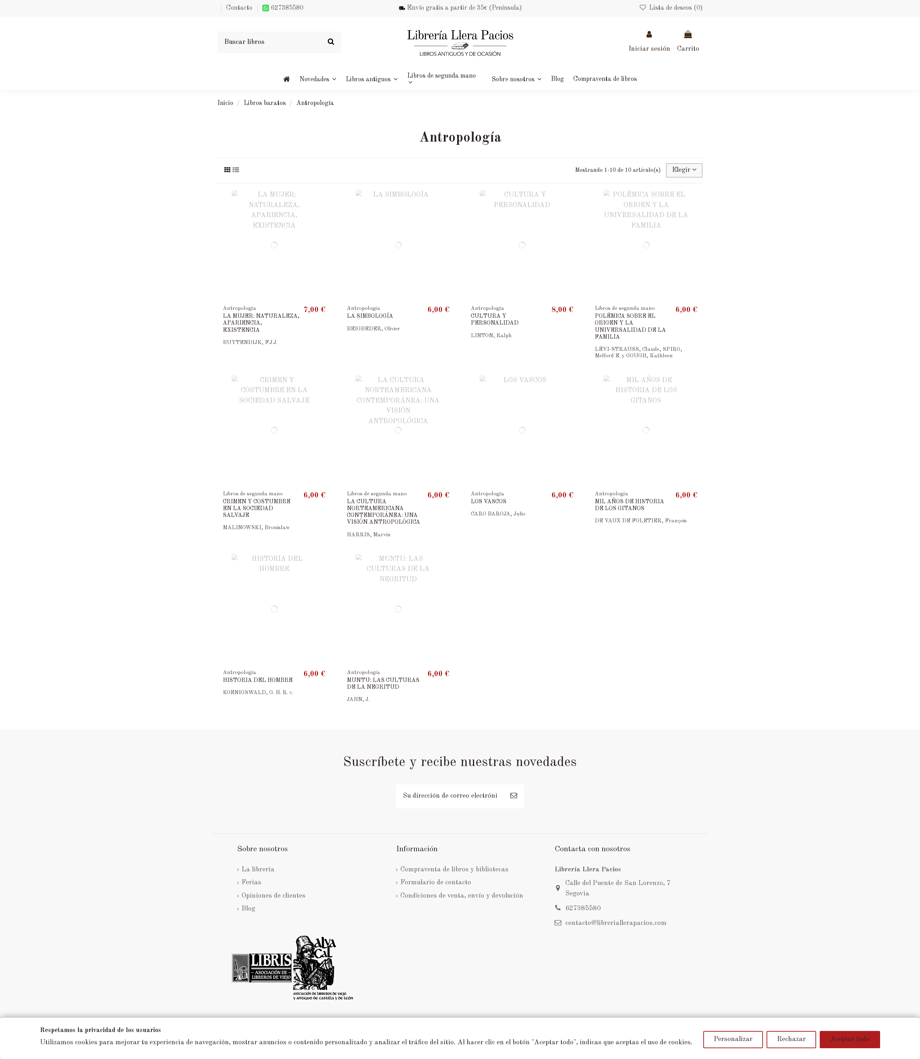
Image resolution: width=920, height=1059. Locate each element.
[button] (516, 79)
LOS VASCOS (488, 502)
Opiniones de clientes (273, 896)
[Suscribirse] (513, 796)
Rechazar (791, 1039)
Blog (248, 909)
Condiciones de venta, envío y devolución (461, 896)
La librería (258, 869)
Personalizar (733, 1039)
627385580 (286, 8)
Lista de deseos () (675, 8)
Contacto (239, 8)
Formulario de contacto (435, 882)
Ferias (251, 882)
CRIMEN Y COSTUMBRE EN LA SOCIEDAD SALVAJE (256, 508)
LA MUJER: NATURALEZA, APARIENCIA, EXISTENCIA (261, 323)
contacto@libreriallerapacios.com (616, 923)
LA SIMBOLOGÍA (370, 316)
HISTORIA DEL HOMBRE (258, 680)
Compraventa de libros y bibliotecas (454, 869)
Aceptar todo (850, 1039)
